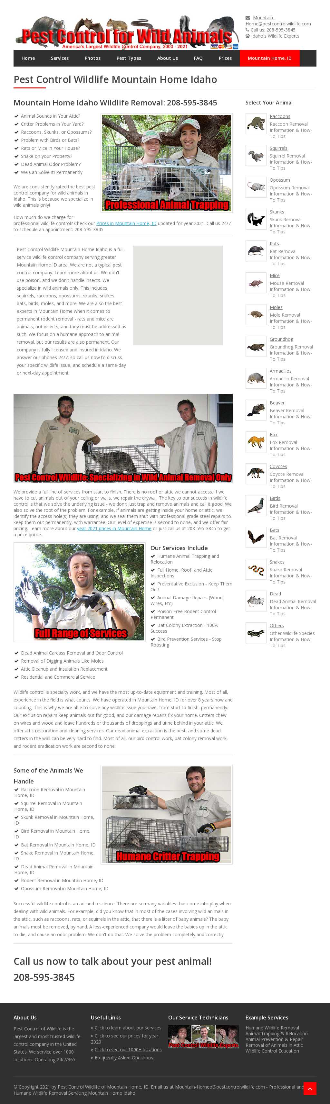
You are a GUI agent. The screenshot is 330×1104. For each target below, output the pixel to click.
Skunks (277, 212)
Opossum (280, 180)
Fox (273, 434)
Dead (275, 594)
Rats (274, 243)
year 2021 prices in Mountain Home (114, 528)
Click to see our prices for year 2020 (124, 1039)
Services (60, 58)
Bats (274, 530)
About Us (167, 58)
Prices (225, 58)
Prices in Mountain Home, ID (126, 223)
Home (28, 58)
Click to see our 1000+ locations (128, 1049)
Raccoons (280, 116)
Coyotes (278, 466)
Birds (275, 498)
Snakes (277, 562)
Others (277, 625)
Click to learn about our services (128, 1028)
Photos (93, 58)
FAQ (198, 58)
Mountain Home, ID (270, 58)
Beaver (277, 403)
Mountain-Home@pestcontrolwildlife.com (278, 20)
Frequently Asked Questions (124, 1057)
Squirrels (278, 148)
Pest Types (129, 58)
